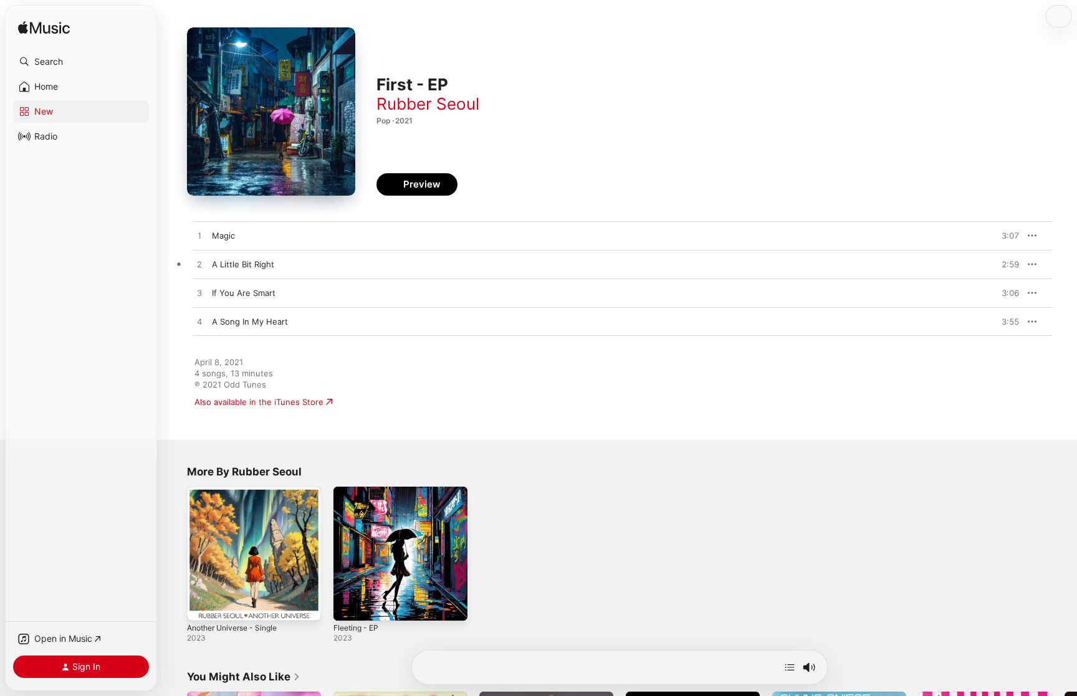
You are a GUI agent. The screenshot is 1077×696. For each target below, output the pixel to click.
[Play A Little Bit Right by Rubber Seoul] (199, 264)
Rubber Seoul (427, 103)
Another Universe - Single (238, 492)
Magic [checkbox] (223, 236)
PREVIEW (1005, 235)
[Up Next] (789, 667)
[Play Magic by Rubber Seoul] (199, 236)
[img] (44, 28)
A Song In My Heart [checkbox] (250, 322)
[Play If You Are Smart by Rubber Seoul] (199, 293)
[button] (81, 61)
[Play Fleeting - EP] (349, 605)
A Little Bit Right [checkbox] (243, 264)
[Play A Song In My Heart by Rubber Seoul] (199, 322)
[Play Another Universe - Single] (202, 605)
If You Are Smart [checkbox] (243, 293)
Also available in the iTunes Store (258, 402)
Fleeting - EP (358, 492)
